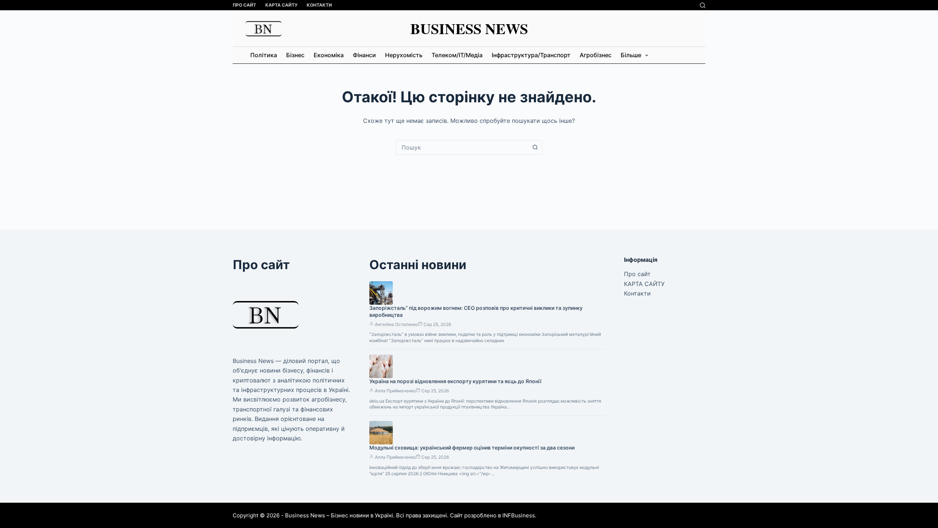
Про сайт (244, 5)
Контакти (319, 5)
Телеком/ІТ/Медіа (457, 55)
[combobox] (462, 147)
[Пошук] (702, 5)
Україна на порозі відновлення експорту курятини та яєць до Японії (455, 381)
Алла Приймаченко (395, 390)
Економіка (329, 55)
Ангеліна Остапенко (396, 324)
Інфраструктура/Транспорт (531, 55)
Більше (631, 55)
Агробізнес (596, 55)
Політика (263, 55)
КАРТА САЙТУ (281, 5)
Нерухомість (403, 55)
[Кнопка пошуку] (535, 147)
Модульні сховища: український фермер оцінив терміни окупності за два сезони (472, 447)
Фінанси (364, 55)
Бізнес (295, 55)
